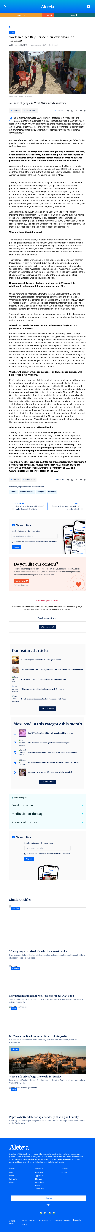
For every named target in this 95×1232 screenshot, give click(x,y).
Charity (13, 491)
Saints (14, 1009)
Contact (67, 1220)
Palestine (15, 1049)
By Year (64, 1172)
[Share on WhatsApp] (85, 111)
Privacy (24, 1224)
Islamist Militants (26, 491)
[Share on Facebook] (68, 111)
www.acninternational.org (23, 470)
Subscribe (21, 15)
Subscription (39, 1182)
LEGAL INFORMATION (44, 1220)
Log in (55, 618)
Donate (46, 15)
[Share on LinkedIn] (72, 111)
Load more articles (47, 708)
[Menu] (20, 6)
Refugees (40, 491)
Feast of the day (23, 805)
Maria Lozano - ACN (38, 45)
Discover (12, 1182)
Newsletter (39, 1172)
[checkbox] (12, 542)
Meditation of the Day (27, 814)
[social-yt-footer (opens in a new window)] (41, 1213)
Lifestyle (12, 1176)
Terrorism (52, 491)
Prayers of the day (24, 822)
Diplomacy (15, 968)
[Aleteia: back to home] (47, 6)
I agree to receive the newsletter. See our (36, 542)
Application (39, 1176)
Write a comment (47, 627)
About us (32, 1220)
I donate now (20, 581)
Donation (38, 1185)
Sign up (16, 547)
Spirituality (13, 1179)
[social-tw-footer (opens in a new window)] (50, 1213)
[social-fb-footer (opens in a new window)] (45, 1213)
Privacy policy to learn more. (48, 542)
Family (14, 1090)
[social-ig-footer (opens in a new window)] (54, 1213)
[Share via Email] (81, 111)
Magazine (38, 1179)
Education (15, 908)
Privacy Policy (76, 1220)
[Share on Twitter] (76, 111)
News (11, 27)
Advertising (39, 1189)
